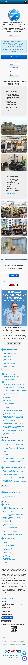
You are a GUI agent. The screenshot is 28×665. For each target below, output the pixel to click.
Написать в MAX (6, 621)
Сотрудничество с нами (8, 553)
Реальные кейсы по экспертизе (9, 546)
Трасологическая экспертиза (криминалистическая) (13, 426)
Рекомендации (6, 561)
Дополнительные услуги (12, 492)
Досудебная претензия (8, 497)
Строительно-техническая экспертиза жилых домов (13, 384)
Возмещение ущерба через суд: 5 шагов (11, 517)
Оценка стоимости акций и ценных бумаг (11, 362)
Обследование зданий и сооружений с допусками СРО (14, 421)
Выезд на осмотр (6, 558)
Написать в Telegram (7, 617)
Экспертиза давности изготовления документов (13, 417)
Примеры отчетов (7, 522)
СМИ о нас (5, 542)
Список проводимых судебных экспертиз (11, 376)
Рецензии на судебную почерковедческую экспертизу (14, 447)
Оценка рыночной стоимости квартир (11, 357)
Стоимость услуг (6, 562)
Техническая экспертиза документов (10, 411)
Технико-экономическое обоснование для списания (13, 416)
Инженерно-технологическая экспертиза (11, 404)
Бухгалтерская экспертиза (8, 433)
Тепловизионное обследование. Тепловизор (13, 394)
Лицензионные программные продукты (11, 548)
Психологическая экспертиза (9, 431)
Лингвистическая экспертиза (9, 413)
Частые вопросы (6, 507)
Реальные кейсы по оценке (8, 545)
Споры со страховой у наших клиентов (11, 474)
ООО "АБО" (4, 598)
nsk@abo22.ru (10, 193)
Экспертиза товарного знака (9, 434)
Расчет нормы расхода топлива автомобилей (12, 414)
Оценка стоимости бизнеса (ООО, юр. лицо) (12, 360)
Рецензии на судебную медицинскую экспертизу (13, 445)
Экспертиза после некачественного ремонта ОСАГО (14, 477)
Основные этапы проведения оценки (10, 366)
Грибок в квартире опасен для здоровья (11, 525)
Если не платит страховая (8, 470)
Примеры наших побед (8, 524)
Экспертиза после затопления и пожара (12, 393)
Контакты (5, 563)
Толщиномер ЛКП (6, 499)
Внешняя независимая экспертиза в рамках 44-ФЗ (13, 430)
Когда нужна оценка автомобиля (9, 365)
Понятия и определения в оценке (10, 531)
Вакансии (5, 555)
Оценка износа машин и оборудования (11, 409)
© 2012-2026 (11, 598)
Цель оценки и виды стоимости (9, 528)
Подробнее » (5, 369)
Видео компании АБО (7, 549)
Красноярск (14, 36)
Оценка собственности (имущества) (10, 355)
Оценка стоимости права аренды (10, 353)
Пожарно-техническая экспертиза (10, 419)
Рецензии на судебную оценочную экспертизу (12, 442)
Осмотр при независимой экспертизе (10, 527)
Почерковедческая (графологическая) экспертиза (13, 410)
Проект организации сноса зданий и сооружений (13, 423)
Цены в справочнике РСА (8, 512)
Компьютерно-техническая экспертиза (11, 424)
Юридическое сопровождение (9, 494)
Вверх (25, 648)
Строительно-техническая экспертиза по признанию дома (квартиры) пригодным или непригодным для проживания (14, 387)
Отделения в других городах (9, 559)
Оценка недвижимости (7, 356)
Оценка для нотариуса (7, 359)
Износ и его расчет (7, 518)
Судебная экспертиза (11, 374)
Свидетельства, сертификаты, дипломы (11, 551)
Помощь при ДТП (6, 556)
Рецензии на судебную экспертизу (15, 440)
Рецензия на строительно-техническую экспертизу (13, 458)
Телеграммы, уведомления (8, 520)
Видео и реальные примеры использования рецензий (14, 460)
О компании (5, 541)
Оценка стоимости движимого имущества (11, 352)
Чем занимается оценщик (8, 530)
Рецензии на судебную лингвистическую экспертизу (13, 444)
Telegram (18, 48)
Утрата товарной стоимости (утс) (10, 475)
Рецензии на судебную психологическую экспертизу (13, 448)
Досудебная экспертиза (8, 521)
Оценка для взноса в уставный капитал (11, 363)
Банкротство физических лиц (9, 496)
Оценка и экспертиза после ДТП (14, 467)
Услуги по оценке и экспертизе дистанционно (12, 543)
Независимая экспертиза (12, 382)
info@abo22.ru (10, 110)
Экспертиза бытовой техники (9, 420)
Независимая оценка (10, 349)
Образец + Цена (14, 56)
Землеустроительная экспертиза (10, 427)
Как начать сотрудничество (14, 343)
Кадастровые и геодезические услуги (10, 429)
